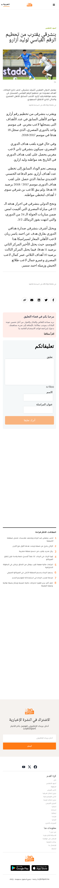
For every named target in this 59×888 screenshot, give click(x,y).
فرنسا (54, 816)
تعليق (50, 356)
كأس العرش (51, 790)
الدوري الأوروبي (51, 803)
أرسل (29, 746)
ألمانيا (54, 820)
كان (55, 780)
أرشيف (53, 849)
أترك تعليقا (29, 420)
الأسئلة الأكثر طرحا (49, 835)
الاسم (50, 392)
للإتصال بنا (52, 845)
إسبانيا (53, 810)
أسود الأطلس (50, 28)
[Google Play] (20, 868)
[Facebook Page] (35, 767)
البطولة (53, 787)
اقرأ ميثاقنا (49, 333)
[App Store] (40, 868)
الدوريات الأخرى (50, 823)
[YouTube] (23, 767)
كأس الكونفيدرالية (49, 797)
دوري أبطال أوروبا (49, 800)
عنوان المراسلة (44, 404)
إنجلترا (54, 807)
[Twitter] (29, 767)
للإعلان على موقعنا (49, 839)
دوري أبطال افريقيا (49, 793)
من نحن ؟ (52, 832)
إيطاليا (53, 813)
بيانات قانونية (51, 842)
